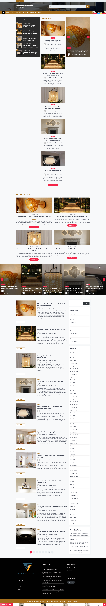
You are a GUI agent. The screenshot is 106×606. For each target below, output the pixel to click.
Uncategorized (73, 341)
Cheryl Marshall (50, 44)
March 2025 (73, 393)
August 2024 (73, 412)
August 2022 (73, 479)
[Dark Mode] (94, 12)
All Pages (69, 570)
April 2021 (72, 514)
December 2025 (74, 368)
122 (49, 552)
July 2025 (72, 382)
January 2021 (73, 523)
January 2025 (73, 399)
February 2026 (73, 363)
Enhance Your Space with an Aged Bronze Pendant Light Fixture (26, 604)
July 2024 (72, 415)
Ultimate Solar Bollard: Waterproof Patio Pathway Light (30, 33)
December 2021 (74, 495)
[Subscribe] (105, 12)
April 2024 (72, 423)
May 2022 (72, 484)
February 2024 (73, 429)
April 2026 (72, 357)
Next (88, 37)
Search (71, 301)
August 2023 (73, 445)
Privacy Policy (20, 586)
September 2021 (74, 503)
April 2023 (72, 456)
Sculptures (72, 338)
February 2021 (73, 520)
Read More (33, 226)
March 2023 (73, 459)
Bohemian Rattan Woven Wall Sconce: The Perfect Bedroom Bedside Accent (30, 27)
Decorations (18, 12)
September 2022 (74, 476)
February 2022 (73, 492)
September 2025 (74, 377)
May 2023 (72, 454)
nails (71, 330)
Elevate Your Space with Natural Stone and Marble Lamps (30, 47)
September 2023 (74, 443)
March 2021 (73, 517)
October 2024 (73, 407)
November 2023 (74, 437)
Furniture (25, 12)
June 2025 (72, 385)
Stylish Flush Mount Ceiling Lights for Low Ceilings (51, 531)
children (72, 316)
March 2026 (73, 360)
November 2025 (74, 371)
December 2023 (74, 434)
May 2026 (72, 355)
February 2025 (73, 396)
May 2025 (72, 388)
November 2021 (74, 498)
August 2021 (73, 506)
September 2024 (74, 410)
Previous (68, 37)
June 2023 (72, 451)
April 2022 (72, 487)
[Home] (3, 12)
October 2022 (73, 473)
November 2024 (74, 404)
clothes (72, 319)
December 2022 (74, 468)
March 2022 (73, 490)
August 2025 (73, 379)
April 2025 (72, 390)
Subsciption (19, 589)
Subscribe (71, 582)
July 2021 (72, 509)
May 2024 (72, 421)
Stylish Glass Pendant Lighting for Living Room (50, 432)
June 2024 (72, 418)
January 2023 (73, 465)
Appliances (33, 12)
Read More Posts (71, 567)
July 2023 (72, 448)
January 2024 (73, 432)
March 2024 (73, 426)
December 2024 (74, 401)
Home (7, 12)
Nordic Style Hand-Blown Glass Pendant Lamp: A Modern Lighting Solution (30, 54)
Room (12, 12)
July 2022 (72, 481)
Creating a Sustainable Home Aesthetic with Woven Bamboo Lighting (30, 40)
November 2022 (74, 470)
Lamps (39, 12)
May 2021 (72, 512)
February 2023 (73, 462)
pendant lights (73, 333)
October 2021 (73, 501)
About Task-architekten (22, 584)
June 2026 (72, 352)
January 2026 (73, 366)
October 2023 (73, 440)
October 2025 (73, 374)
